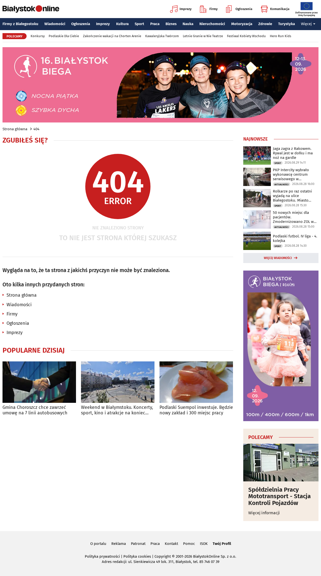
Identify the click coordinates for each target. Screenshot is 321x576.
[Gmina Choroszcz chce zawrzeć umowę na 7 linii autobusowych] (39, 382)
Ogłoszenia (243, 9)
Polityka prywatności (102, 556)
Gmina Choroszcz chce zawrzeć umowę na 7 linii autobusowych (35, 410)
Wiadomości (54, 24)
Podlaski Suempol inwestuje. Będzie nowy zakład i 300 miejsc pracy (196, 410)
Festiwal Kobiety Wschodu (246, 36)
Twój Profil (222, 543)
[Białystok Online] (31, 9)
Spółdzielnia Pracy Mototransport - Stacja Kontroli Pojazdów (279, 496)
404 (36, 129)
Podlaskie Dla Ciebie (64, 36)
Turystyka (286, 24)
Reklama (118, 543)
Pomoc (189, 543)
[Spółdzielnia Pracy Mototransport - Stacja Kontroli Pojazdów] (280, 462)
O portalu (98, 543)
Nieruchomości (212, 24)
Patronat (138, 543)
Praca (154, 24)
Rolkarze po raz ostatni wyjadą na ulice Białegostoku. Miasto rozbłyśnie (292, 196)
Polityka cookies (137, 556)
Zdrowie (265, 24)
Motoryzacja (241, 24)
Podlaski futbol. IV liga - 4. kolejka (295, 238)
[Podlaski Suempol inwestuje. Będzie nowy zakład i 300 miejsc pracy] (196, 382)
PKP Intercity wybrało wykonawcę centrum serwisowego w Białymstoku (291, 174)
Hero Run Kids (280, 36)
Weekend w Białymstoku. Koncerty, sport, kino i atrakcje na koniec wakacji (117, 410)
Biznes (171, 24)
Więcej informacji (264, 512)
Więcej (306, 24)
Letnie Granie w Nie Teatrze (203, 36)
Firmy (213, 9)
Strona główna (15, 129)
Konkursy (38, 36)
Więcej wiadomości (278, 258)
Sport (139, 24)
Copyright (162, 556)
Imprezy (186, 9)
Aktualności (281, 184)
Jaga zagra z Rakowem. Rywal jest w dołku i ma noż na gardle (293, 153)
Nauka (188, 24)
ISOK (204, 543)
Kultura (122, 24)
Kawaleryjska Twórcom (162, 36)
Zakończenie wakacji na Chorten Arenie (112, 36)
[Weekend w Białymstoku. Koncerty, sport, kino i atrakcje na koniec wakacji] (117, 382)
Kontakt (171, 543)
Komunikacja (279, 9)
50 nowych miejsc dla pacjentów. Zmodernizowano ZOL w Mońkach (293, 217)
